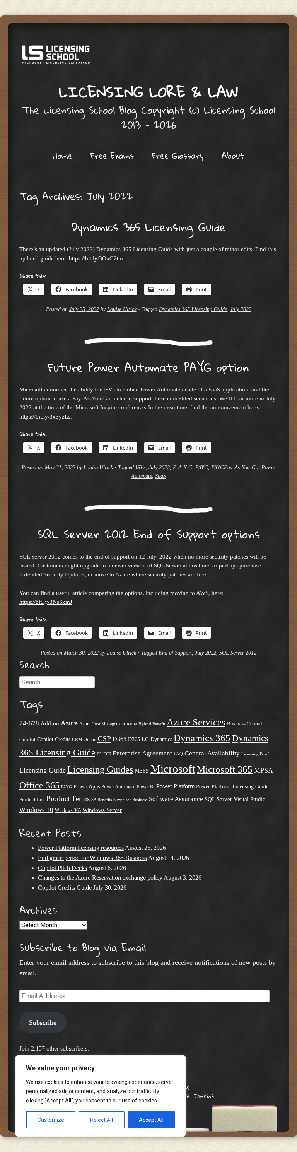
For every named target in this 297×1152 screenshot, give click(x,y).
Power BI (146, 787)
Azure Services (196, 722)
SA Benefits (101, 800)
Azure (69, 723)
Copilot (27, 739)
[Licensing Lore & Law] (148, 57)
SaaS (160, 476)
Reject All (101, 1120)
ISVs (140, 467)
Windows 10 (36, 810)
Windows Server (102, 810)
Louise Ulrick (122, 309)
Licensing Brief (255, 754)
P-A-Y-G (182, 467)
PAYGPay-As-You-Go (234, 467)
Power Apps (86, 787)
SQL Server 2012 (237, 653)
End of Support (175, 653)
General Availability (212, 753)
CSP (104, 738)
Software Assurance (176, 799)
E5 (99, 754)
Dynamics (161, 739)
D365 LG (138, 739)
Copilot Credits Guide (65, 887)
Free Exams (112, 155)
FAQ (178, 754)
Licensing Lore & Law (148, 92)
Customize (51, 1120)
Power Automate (118, 787)
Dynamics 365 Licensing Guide (149, 227)
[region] (100, 1096)
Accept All (151, 1120)
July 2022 (240, 309)
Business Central (244, 723)
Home (62, 155)
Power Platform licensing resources (81, 847)
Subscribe (42, 1022)
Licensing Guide (42, 770)
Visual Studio (250, 799)
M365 (142, 770)
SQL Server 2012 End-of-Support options (148, 534)
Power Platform (175, 786)
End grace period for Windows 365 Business (92, 858)
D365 (119, 739)
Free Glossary (177, 155)
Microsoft (172, 768)
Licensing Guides (100, 769)
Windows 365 (68, 810)
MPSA (263, 770)
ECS (107, 754)
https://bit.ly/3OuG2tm (96, 258)
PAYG (201, 467)
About (233, 155)
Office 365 (39, 785)
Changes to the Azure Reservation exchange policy (100, 877)
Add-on (50, 723)
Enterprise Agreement (142, 753)
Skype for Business (130, 800)
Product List (32, 799)
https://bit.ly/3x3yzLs (44, 416)
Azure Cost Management (102, 723)
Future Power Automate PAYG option (148, 367)
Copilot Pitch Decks (62, 868)
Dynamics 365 (202, 737)
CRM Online (84, 739)
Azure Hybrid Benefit (145, 723)
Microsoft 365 (225, 769)
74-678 (29, 723)
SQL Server (218, 799)
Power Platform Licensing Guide (232, 787)
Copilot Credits (53, 739)
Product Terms (68, 799)
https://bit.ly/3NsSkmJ (45, 601)
